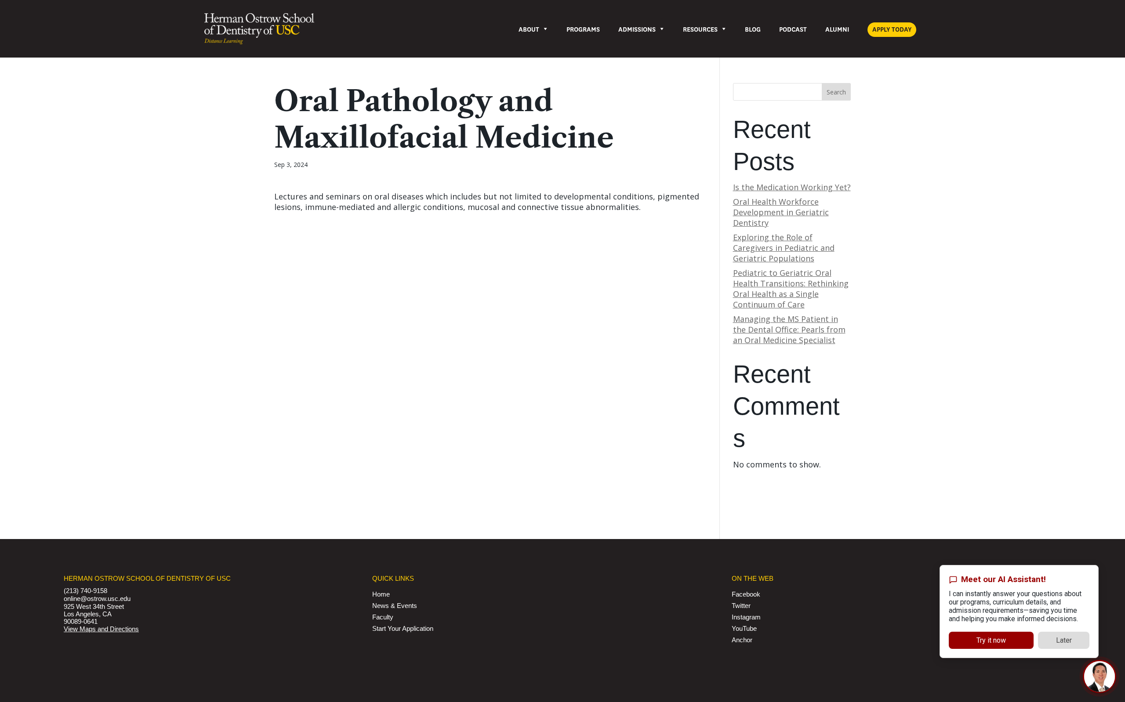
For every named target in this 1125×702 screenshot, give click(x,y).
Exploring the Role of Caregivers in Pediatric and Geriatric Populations (784, 248)
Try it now (991, 640)
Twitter (741, 605)
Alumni (837, 29)
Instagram (746, 617)
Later (1064, 640)
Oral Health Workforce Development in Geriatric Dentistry (781, 212)
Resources (700, 29)
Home (381, 594)
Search (836, 92)
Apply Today (891, 29)
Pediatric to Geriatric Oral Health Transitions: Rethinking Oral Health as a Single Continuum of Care (791, 289)
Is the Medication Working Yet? (792, 187)
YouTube (744, 628)
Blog (753, 29)
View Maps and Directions (101, 629)
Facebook (746, 594)
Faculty (382, 617)
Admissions (637, 29)
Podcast (793, 29)
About (529, 29)
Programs (583, 29)
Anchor (742, 640)
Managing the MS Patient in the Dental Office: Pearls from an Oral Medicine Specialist (789, 329)
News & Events (394, 605)
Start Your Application (402, 628)
